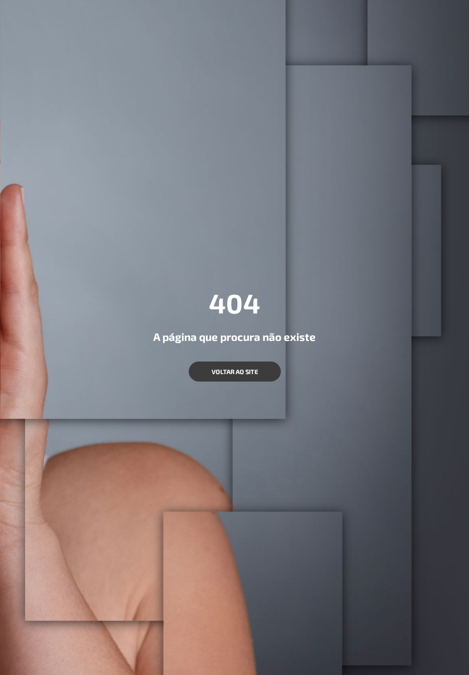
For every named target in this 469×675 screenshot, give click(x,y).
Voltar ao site (235, 371)
